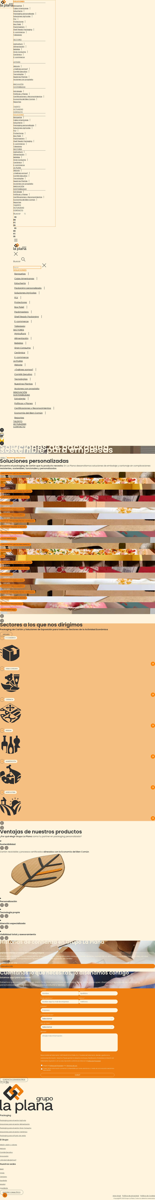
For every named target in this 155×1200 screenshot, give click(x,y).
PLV (14, 19)
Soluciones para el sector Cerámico (13, 1132)
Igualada (3, 1180)
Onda (2, 1173)
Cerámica (17, 54)
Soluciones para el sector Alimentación (15, 1124)
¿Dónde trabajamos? (8, 1160)
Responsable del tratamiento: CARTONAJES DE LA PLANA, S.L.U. (60, 1055)
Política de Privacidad (94, 1061)
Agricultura (18, 44)
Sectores (17, 39)
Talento (16, 106)
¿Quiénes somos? (20, 69)
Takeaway (17, 35)
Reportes (17, 102)
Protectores (18, 21)
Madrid (2, 1184)
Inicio (3, 458)
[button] (77, 616)
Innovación (18, 84)
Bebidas (16, 49)
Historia (16, 66)
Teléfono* (82, 998)
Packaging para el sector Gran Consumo (15, 1128)
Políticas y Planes (20, 94)
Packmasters (18, 27)
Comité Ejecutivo (20, 71)
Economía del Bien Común (24, 99)
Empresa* (44, 1006)
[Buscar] (25, 214)
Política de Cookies (147, 1196)
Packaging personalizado (23, 13)
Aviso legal (117, 1196)
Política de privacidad (130, 1196)
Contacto (18, 112)
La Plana (16, 62)
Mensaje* (43, 1031)
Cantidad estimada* (47, 1015)
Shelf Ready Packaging (22, 29)
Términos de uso (72, 1066)
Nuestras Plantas (20, 77)
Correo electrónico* (47, 998)
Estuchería (17, 11)
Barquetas (17, 6)
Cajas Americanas (20, 8)
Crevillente (4, 1188)
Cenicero (3, 1177)
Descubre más (7, 966)
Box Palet (17, 24)
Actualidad (18, 109)
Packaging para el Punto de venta (13, 1136)
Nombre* (43, 990)
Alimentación (18, 46)
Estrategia (17, 91)
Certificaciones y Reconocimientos (27, 96)
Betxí (2, 1169)
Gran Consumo (19, 52)
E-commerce (19, 32)
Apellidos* (82, 990)
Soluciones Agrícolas (21, 16)
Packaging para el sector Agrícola (13, 1120)
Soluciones (18, 114)
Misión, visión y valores (8, 1145)
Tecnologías (18, 74)
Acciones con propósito (23, 79)
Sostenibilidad (19, 87)
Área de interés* (46, 1023)
